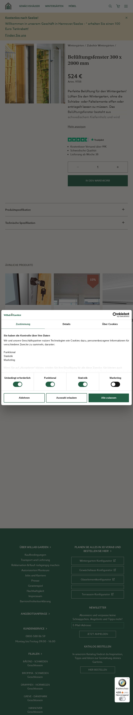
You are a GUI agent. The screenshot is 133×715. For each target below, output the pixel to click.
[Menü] (128, 679)
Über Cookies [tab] (110, 324)
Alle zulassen (108, 397)
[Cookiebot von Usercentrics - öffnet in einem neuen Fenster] (115, 314)
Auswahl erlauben (66, 397)
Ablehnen (24, 397)
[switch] (50, 384)
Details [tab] (67, 324)
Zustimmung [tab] (23, 324)
